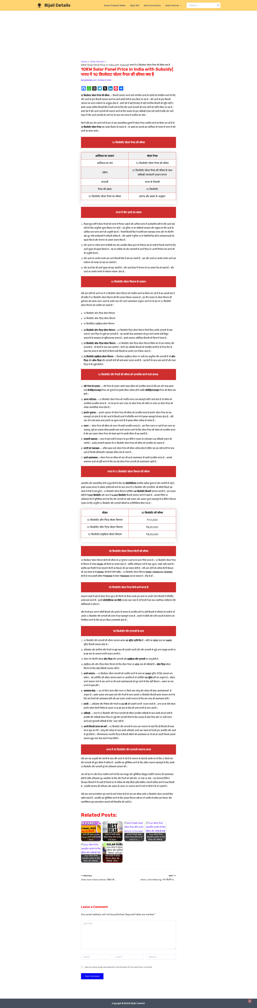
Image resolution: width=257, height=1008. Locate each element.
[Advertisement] (128, 40)
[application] (180, 5)
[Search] (218, 5)
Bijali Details (57, 5)
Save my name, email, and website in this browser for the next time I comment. (118, 967)
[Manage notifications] (250, 1001)
